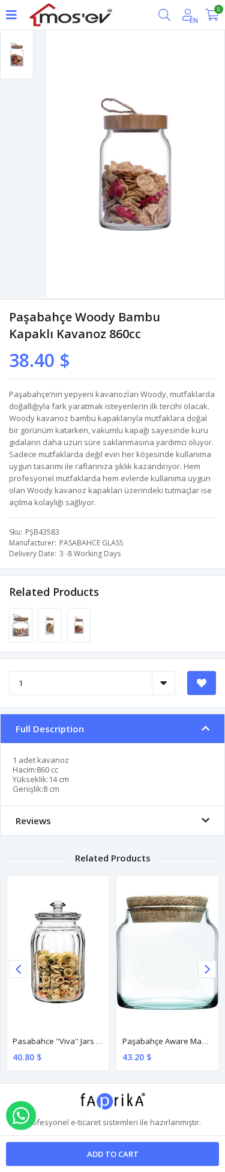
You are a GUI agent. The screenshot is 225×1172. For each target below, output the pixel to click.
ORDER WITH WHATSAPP (21, 1115)
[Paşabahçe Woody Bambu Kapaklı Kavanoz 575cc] (21, 624)
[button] (207, 969)
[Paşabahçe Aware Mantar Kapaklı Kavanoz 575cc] (167, 952)
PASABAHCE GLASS (91, 543)
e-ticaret (86, 1122)
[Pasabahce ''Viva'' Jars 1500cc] (58, 952)
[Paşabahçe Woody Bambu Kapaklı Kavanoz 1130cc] (50, 624)
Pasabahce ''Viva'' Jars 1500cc (66, 1041)
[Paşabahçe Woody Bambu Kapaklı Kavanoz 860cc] (78, 624)
